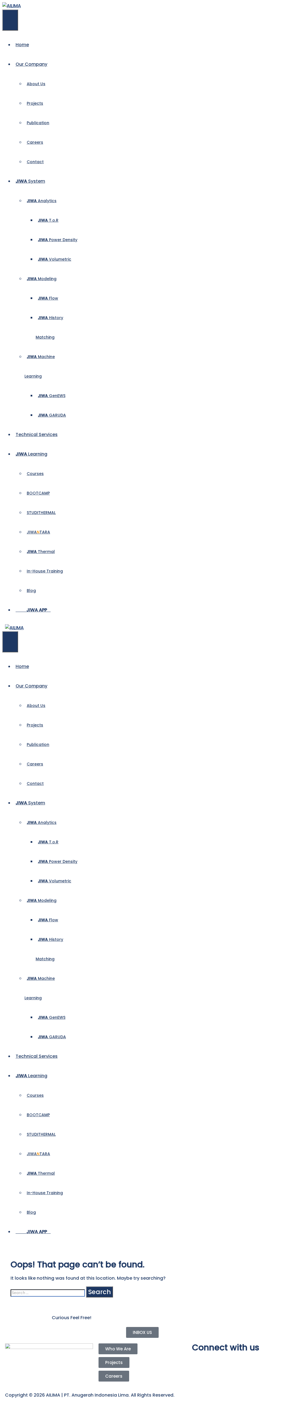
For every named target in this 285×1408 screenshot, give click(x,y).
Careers (35, 142)
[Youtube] (214, 1361)
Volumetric (54, 259)
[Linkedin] (229, 1361)
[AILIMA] (11, 6)
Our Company (31, 64)
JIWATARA (38, 532)
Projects (35, 103)
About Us (36, 84)
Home (22, 44)
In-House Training (45, 571)
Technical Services (37, 434)
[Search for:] (48, 1292)
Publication (38, 123)
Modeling (41, 278)
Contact (35, 162)
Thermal (41, 551)
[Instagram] (199, 1361)
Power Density (57, 240)
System (30, 181)
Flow (48, 298)
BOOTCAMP (38, 493)
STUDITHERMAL (41, 512)
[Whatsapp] (244, 1361)
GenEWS (51, 395)
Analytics (41, 201)
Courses (35, 473)
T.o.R (48, 220)
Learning (31, 454)
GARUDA (52, 415)
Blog (31, 590)
